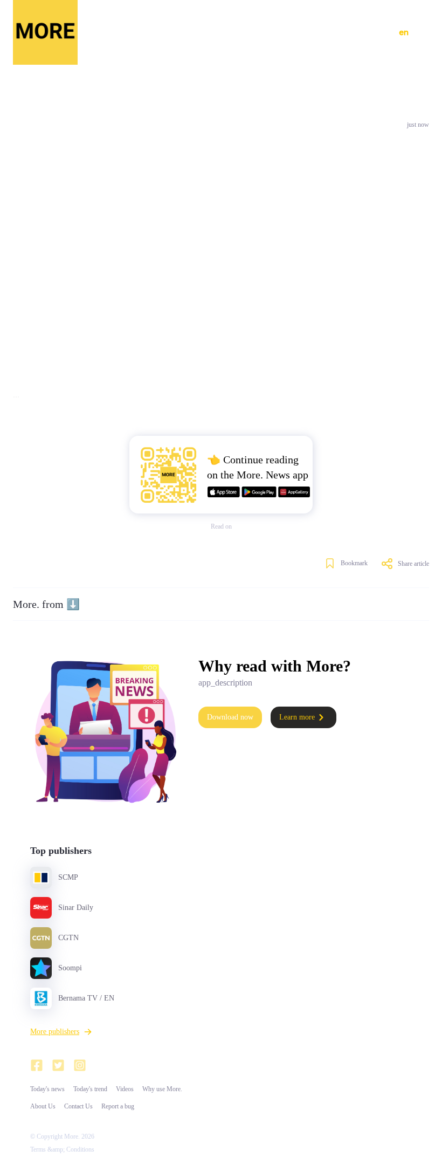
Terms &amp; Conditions (62, 1149)
